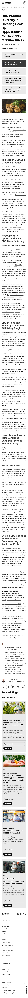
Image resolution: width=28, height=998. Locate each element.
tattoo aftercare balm (8, 312)
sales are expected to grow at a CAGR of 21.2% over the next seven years (14, 132)
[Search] (24, 2)
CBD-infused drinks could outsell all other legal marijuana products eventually (14, 429)
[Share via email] (23, 687)
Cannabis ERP (6, 509)
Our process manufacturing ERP (11, 604)
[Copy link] (3, 687)
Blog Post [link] (4, 10)
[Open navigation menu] (3, 2)
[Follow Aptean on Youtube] (25, 914)
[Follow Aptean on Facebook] (18, 914)
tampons (17, 312)
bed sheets (5, 314)
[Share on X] (13, 687)
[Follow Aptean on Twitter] (20, 914)
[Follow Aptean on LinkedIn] (23, 914)
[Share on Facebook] (8, 687)
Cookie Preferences (7, 982)
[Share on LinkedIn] (18, 687)
